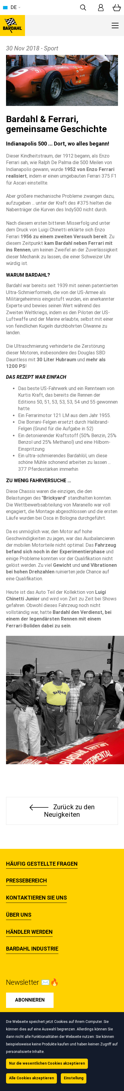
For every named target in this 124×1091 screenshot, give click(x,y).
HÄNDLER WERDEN (29, 932)
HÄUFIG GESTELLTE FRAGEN (42, 864)
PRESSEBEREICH (26, 881)
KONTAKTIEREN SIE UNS (36, 898)
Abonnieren (30, 1000)
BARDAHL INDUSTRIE (32, 949)
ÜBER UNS (18, 915)
